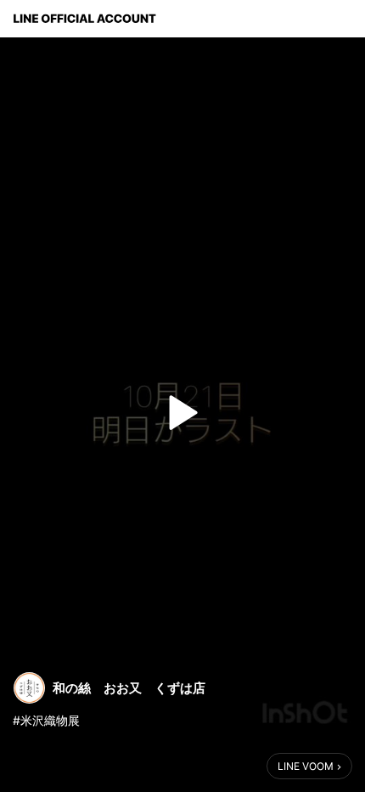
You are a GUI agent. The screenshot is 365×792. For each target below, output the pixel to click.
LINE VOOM (306, 766)
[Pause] (182, 413)
